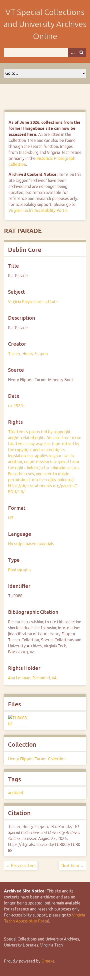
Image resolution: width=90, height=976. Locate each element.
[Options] (72, 52)
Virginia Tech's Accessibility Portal (38, 210)
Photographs (19, 570)
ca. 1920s (16, 405)
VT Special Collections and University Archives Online (45, 24)
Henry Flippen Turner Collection (37, 759)
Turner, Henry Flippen (28, 353)
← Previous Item (21, 865)
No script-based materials (31, 544)
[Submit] (81, 52)
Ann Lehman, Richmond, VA (32, 678)
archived (15, 792)
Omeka (48, 961)
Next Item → (72, 865)
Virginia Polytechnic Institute (33, 301)
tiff (10, 518)
